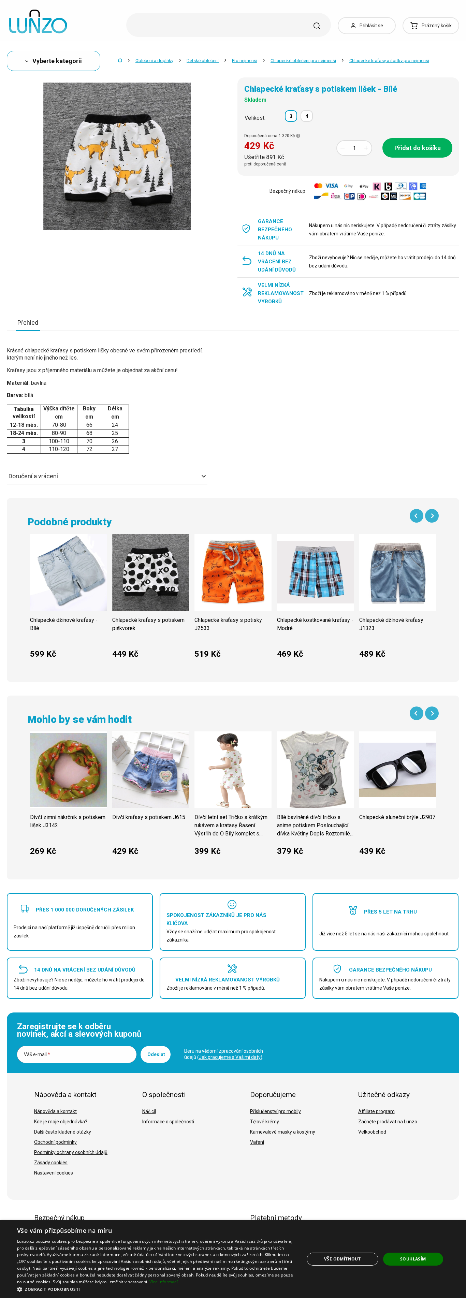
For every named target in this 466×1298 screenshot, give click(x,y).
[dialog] (233, 1259)
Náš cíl (149, 1111)
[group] (68, 600)
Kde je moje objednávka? (60, 1121)
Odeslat (156, 1054)
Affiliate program (376, 1111)
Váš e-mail (37, 1054)
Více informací (163, 1282)
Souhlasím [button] (413, 1259)
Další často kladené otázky (62, 1132)
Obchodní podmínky (55, 1142)
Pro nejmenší (244, 60)
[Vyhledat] (317, 26)
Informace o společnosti (168, 1121)
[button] (156, 1289)
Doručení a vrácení (33, 476)
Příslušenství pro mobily (275, 1111)
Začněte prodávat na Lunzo (387, 1121)
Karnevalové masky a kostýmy (282, 1132)
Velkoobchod (372, 1132)
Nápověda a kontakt (55, 1111)
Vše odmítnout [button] (342, 1259)
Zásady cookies (51, 1162)
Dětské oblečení (203, 60)
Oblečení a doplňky (154, 60)
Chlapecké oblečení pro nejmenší (303, 60)
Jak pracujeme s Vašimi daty (230, 1057)
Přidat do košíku (417, 147)
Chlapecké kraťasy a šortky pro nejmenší (389, 60)
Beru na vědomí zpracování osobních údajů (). (223, 1054)
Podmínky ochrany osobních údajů (70, 1152)
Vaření (257, 1142)
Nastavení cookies (53, 1173)
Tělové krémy (264, 1121)
